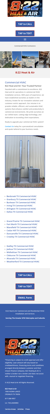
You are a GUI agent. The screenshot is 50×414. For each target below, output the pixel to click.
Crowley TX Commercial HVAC (21, 236)
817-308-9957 (10, 398)
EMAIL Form (25, 297)
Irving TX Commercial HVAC (20, 205)
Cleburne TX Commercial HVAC (21, 255)
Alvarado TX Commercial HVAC (21, 258)
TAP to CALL (25, 24)
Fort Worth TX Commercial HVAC (22, 224)
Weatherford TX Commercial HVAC (23, 261)
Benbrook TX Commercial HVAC (22, 196)
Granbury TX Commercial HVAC (21, 199)
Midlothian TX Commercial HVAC (22, 252)
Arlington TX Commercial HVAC (21, 208)
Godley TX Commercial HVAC (20, 246)
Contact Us (9, 126)
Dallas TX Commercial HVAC (20, 211)
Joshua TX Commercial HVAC (20, 249)
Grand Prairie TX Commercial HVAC (23, 221)
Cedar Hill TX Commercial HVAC (22, 230)
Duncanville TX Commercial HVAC (22, 233)
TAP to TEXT (25, 33)
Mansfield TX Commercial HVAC (22, 227)
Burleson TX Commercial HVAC (21, 202)
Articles (21, 409)
